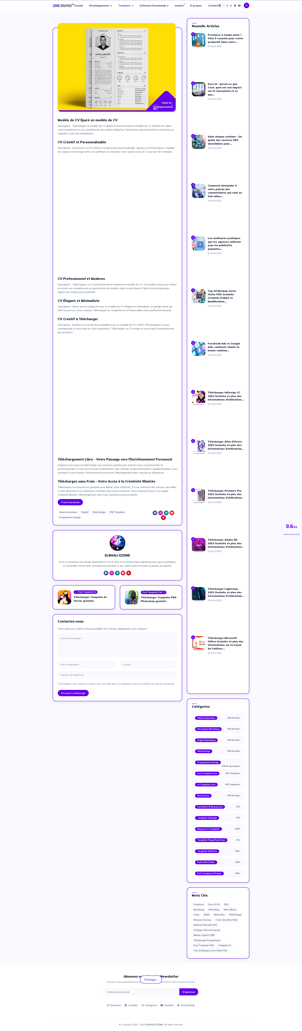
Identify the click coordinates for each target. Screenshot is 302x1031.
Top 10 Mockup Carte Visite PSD (210, 950)
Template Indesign (207, 818)
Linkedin (133, 1005)
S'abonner (188, 992)
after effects (230, 909)
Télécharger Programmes (207, 940)
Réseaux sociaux (202, 920)
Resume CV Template (208, 829)
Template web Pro (207, 851)
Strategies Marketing (208, 729)
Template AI (224, 945)
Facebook (115, 1005)
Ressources (203, 795)
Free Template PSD (204, 945)
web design (235, 914)
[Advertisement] (117, 178)
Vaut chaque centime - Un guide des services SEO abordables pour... (225, 140)
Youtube (168, 1005)
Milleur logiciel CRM (204, 935)
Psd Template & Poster (209, 873)
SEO (226, 904)
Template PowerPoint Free (211, 840)
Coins (196, 914)
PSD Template (117, 512)
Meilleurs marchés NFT (205, 925)
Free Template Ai (87, 592)
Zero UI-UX (214, 904)
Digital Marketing (206, 740)
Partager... (151, 979)
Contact (213, 5)
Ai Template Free (206, 784)
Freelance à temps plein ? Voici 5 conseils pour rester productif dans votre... (225, 38)
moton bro (219, 914)
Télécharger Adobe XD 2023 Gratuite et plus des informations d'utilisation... (226, 543)
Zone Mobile (187, 1005)
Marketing (199, 909)
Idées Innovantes (206, 718)
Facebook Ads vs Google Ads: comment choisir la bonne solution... (224, 347)
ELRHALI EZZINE (154, 1024)
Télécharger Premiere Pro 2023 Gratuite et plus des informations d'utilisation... (226, 494)
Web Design (99, 512)
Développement (99, 5)
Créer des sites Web (226, 920)
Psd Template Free (207, 773)
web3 (207, 914)
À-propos (196, 5)
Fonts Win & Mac (206, 862)
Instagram (151, 1005)
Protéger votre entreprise (207, 930)
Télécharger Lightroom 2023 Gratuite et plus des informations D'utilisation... (226, 592)
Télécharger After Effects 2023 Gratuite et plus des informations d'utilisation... (226, 445)
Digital (84, 512)
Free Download (70, 502)
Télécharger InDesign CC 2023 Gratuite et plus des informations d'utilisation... (226, 396)
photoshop (213, 909)
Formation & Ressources (210, 806)
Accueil (78, 5)
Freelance (199, 904)
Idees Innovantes (68, 512)
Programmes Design (70, 517)
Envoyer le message (73, 693)
